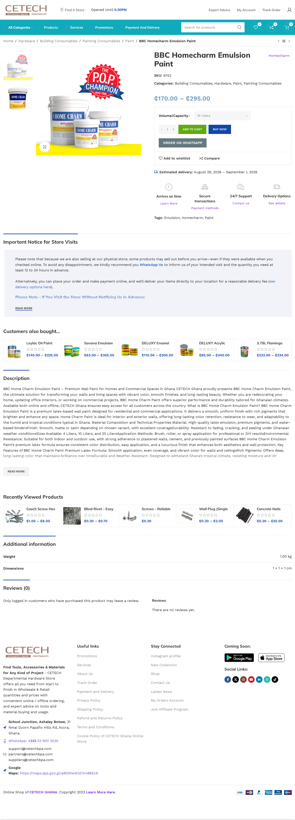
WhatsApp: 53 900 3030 (33, 741)
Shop (155, 674)
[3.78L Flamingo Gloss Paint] (245, 350)
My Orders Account (167, 700)
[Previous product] (278, 41)
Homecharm (279, 56)
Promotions (87, 656)
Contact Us (160, 683)
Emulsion (172, 218)
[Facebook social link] (227, 679)
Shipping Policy (90, 709)
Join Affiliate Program (169, 709)
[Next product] (289, 41)
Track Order (87, 683)
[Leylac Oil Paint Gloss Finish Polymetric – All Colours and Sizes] (14, 350)
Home (8, 41)
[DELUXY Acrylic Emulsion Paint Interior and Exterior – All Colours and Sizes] (187, 350)
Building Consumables (59, 41)
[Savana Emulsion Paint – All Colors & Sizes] (72, 350)
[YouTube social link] (251, 679)
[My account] (289, 9)
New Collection (164, 665)
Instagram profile (166, 656)
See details (277, 203)
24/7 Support (241, 196)
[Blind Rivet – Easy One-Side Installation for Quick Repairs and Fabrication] (72, 516)
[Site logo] (26, 9)
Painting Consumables (101, 41)
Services (84, 665)
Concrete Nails (269, 509)
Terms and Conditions (95, 727)
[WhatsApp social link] (267, 679)
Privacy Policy (88, 700)
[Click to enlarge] (44, 146)
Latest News (161, 691)
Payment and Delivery (95, 691)
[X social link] (235, 679)
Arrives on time (168, 196)
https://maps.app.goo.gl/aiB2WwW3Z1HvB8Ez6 (59, 773)
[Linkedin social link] (259, 679)
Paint (129, 41)
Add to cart (192, 129)
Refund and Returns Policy (99, 718)
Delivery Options (277, 196)
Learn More (168, 203)
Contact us (241, 203)
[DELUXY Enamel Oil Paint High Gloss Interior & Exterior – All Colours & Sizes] (129, 350)
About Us (85, 674)
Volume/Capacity (173, 116)
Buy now (220, 129)
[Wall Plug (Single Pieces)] (187, 516)
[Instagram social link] (243, 679)
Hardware (26, 41)
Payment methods (205, 208)
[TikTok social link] (275, 679)
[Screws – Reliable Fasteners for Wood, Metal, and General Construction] (129, 516)
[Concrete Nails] (245, 516)
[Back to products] (283, 41)
